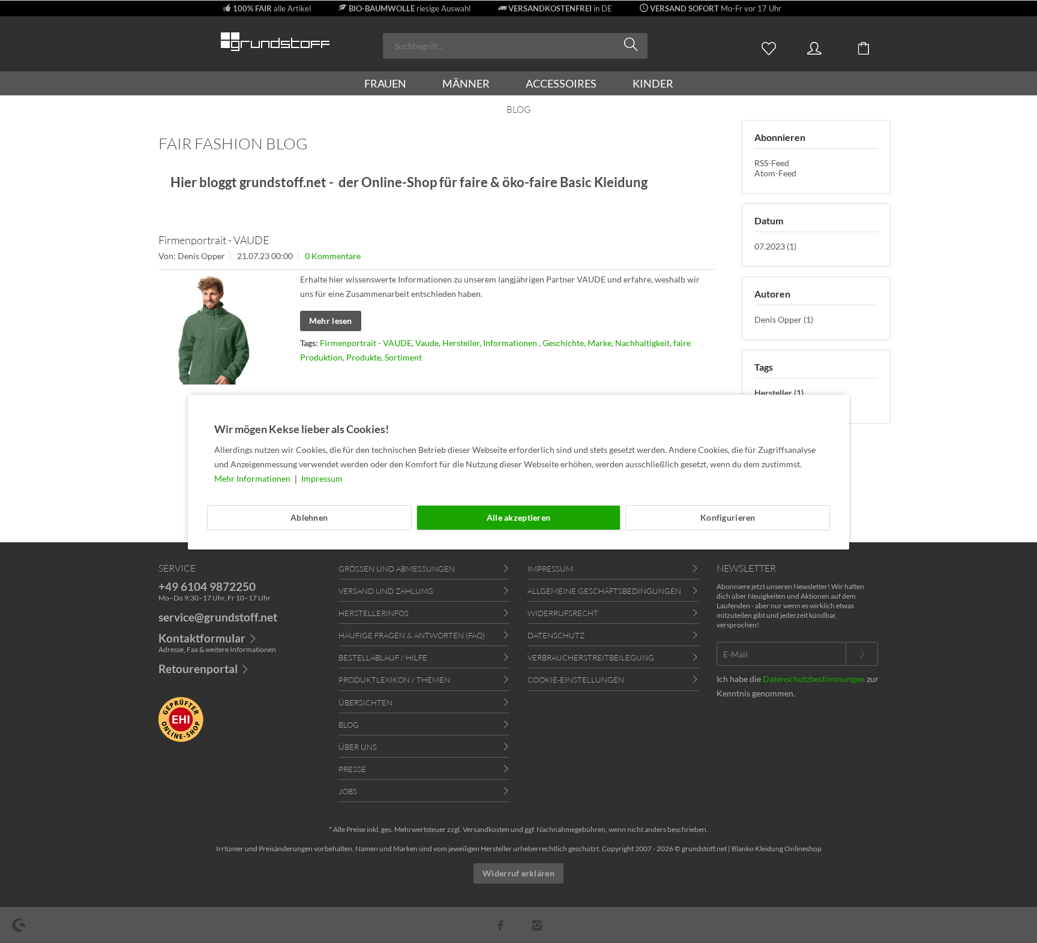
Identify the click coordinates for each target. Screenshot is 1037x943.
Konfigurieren (728, 517)
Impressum (322, 478)
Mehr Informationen (253, 478)
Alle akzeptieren (518, 517)
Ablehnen (309, 517)
